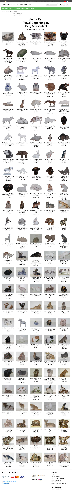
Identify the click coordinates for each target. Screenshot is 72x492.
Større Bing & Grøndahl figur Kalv (36, 127)
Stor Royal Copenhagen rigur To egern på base (49, 194)
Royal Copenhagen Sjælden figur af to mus (22, 227)
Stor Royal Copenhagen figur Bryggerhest (8, 178)
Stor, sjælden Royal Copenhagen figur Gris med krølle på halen (63, 110)
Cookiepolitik (5, 483)
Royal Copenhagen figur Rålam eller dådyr (50, 211)
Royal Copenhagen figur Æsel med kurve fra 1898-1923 (22, 77)
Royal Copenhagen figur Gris (36, 110)
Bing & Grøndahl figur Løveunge (36, 312)
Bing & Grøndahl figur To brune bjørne (8, 429)
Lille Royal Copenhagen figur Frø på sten (36, 329)
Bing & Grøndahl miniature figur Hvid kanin (22, 245)
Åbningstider (23, 4)
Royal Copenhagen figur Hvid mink (50, 126)
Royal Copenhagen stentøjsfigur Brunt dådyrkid (8, 295)
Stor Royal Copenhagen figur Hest (49, 110)
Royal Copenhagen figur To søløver (50, 312)
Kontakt (30, 4)
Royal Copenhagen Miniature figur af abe (64, 126)
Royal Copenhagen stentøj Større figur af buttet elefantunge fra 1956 (8, 447)
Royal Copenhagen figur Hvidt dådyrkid (22, 194)
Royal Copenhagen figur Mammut (50, 227)
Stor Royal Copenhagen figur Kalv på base (49, 447)
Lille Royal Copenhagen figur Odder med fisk (63, 245)
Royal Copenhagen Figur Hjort (8, 396)
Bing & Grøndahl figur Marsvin (8, 312)
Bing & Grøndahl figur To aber (8, 211)
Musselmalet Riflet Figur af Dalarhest (22, 328)
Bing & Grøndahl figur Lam (50, 244)
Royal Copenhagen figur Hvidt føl (22, 143)
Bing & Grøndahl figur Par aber (64, 328)
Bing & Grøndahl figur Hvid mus (50, 160)
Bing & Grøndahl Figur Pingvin (64, 160)
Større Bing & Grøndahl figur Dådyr (50, 430)
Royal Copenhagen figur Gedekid (22, 312)
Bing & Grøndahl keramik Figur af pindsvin (36, 429)
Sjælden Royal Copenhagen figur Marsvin (22, 379)
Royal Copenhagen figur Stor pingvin (50, 143)
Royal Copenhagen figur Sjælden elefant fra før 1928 (50, 77)
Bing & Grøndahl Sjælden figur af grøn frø (22, 59)
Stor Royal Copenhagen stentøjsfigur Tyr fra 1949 (36, 464)
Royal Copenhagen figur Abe (36, 379)
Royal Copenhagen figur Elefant (64, 227)
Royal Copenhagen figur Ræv (22, 110)
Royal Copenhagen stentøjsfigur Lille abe (8, 346)
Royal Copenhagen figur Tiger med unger (36, 42)
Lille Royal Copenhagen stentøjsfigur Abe (50, 178)
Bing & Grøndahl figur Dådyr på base (22, 412)
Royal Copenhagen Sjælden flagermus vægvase (63, 178)
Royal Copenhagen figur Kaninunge (8, 278)
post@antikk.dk (59, 489)
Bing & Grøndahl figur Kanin (50, 295)
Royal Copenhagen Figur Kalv (8, 412)
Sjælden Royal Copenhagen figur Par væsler (50, 413)
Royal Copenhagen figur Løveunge (8, 42)
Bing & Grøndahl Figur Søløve (64, 412)
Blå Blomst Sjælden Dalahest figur (36, 76)
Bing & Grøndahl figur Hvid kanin (22, 93)
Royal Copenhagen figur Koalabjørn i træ (64, 76)
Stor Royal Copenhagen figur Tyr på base (63, 279)
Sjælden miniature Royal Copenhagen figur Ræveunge (49, 93)
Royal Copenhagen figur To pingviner (36, 93)
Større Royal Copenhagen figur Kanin (50, 396)
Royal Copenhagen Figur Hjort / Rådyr (36, 160)
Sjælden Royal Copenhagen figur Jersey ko (22, 447)
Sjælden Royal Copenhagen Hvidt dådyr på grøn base (36, 396)
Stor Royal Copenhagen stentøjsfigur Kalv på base (63, 447)
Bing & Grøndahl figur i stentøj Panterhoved (64, 43)
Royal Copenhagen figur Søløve (36, 362)
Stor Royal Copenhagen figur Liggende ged (22, 464)
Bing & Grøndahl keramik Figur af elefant (22, 345)
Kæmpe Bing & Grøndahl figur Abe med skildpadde (64, 464)
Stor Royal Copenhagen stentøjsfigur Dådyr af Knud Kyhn (22, 43)
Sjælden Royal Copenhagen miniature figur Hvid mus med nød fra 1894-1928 (64, 196)
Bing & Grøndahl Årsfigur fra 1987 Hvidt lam (8, 127)
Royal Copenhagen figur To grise (64, 59)
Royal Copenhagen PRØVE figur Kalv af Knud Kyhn (36, 194)
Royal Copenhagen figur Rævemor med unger (50, 362)
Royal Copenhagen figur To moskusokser (64, 362)
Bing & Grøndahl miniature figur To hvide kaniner (36, 144)
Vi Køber (10, 4)
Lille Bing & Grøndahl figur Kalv (8, 328)
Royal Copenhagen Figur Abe (64, 312)
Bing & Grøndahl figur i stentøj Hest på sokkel (8, 60)
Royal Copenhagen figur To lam (22, 126)
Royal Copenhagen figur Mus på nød (36, 244)
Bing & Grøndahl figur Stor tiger (64, 211)
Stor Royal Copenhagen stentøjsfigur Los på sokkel (63, 430)
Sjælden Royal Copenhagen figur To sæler (8, 464)
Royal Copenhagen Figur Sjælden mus (64, 143)
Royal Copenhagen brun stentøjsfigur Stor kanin (8, 379)
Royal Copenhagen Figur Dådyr (64, 396)
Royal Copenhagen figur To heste (8, 244)
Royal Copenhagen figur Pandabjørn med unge (8, 160)
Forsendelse (16, 4)
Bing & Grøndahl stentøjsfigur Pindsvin (8, 363)
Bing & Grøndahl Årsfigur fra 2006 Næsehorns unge (22, 161)
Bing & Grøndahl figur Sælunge (36, 59)
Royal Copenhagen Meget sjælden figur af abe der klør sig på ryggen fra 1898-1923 (50, 380)
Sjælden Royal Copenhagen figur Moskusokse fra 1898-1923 (36, 262)
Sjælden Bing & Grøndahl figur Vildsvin (64, 346)
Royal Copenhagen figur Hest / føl (22, 278)
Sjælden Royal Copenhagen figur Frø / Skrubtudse (8, 77)
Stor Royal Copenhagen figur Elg (22, 262)
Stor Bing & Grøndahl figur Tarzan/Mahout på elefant (8, 143)
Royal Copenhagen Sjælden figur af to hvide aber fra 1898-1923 (36, 228)
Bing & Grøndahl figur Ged (8, 261)
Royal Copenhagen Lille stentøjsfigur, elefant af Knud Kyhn (8, 194)
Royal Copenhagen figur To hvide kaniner (36, 295)
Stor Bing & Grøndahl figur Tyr (50, 463)
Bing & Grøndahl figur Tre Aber (22, 362)
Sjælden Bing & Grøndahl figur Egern (36, 211)
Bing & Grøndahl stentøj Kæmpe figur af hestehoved (49, 43)
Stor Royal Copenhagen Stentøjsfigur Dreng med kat (22, 211)
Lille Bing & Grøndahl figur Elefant (22, 295)
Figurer (9, 11)
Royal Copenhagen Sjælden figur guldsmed (8, 227)
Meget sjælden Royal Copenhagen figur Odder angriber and (36, 279)
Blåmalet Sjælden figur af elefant (8, 93)
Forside (5, 4)
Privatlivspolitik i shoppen (9, 481)
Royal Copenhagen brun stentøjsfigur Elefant (64, 93)
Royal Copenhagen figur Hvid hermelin (22, 177)
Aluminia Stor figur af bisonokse (36, 446)
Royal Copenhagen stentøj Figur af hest (22, 429)
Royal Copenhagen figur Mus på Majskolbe (8, 110)
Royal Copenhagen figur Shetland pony (50, 278)
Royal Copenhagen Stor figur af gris (63, 261)
